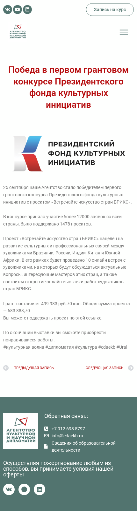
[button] (124, 32)
